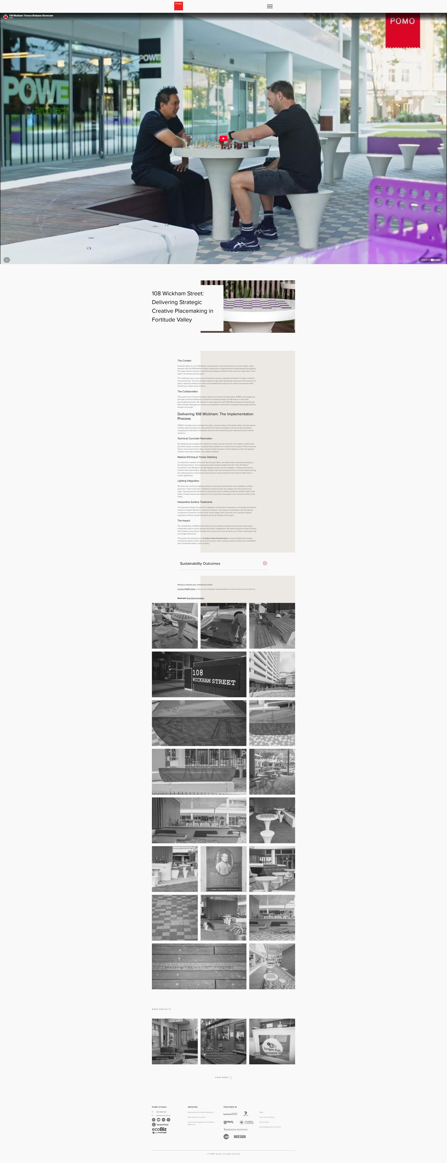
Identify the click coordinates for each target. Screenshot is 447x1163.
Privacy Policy (264, 1122)
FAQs (261, 1112)
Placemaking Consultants (197, 1117)
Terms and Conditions (267, 1117)
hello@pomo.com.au (163, 1115)
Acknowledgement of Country (270, 1127)
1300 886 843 (161, 1112)
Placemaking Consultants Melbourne (201, 1112)
